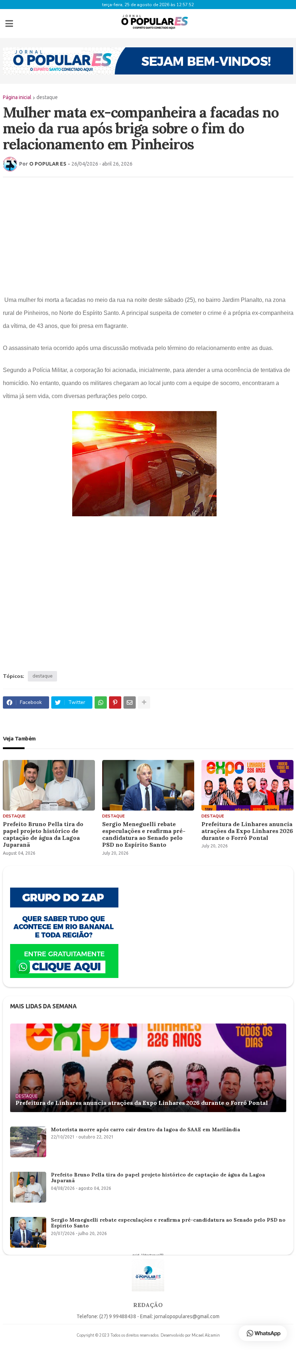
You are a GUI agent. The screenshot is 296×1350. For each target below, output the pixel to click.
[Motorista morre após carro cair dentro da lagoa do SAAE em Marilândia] (28, 1142)
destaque (47, 97)
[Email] (129, 702)
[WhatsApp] (101, 702)
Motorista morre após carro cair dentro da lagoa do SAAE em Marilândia (145, 1130)
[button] (9, 23)
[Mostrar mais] (144, 702)
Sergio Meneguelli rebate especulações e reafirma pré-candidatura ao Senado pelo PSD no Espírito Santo (144, 835)
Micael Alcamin (206, 1335)
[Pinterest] (115, 702)
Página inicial (17, 97)
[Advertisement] (141, 235)
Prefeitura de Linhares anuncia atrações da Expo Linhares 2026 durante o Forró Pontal (247, 831)
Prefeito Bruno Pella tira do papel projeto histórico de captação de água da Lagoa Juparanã (43, 835)
